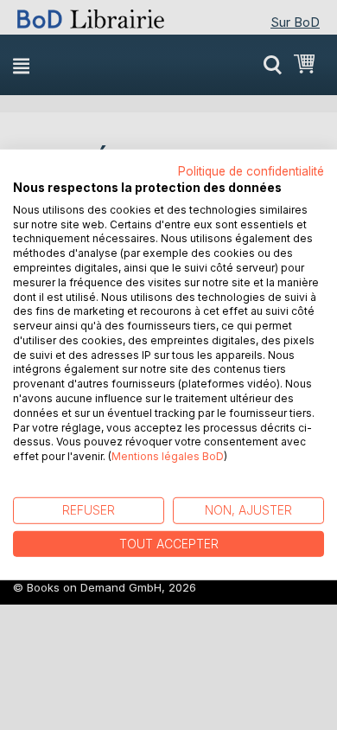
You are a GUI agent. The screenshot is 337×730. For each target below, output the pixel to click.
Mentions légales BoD (167, 456)
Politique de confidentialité (251, 171)
